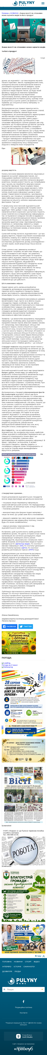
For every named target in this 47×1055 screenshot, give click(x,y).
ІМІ (21, 546)
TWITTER (28, 626)
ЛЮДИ (17, 971)
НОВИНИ (30, 40)
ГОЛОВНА (7, 962)
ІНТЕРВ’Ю (6, 966)
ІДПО (24, 548)
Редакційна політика (23, 1007)
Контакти (23, 1013)
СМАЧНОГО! (29, 966)
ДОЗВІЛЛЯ (7, 971)
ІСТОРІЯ (17, 966)
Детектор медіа (22, 544)
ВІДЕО (37, 962)
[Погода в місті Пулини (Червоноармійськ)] (23, 663)
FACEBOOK (11, 626)
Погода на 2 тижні (9, 665)
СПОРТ (28, 962)
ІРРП (31, 550)
